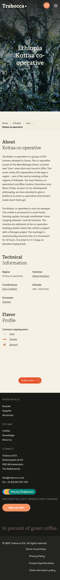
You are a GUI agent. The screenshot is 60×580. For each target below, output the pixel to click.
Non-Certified (9, 289)
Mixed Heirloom (40, 276)
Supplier (7, 410)
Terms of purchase (36, 549)
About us (7, 439)
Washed (6, 302)
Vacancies (7, 415)
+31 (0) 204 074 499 (17, 482)
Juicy (12, 334)
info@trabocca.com (13, 477)
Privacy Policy (37, 556)
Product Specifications (41, 563)
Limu (28, 123)
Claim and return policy (42, 570)
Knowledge (8, 435)
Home (5, 123)
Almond (13, 345)
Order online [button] (28, 380)
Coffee (6, 431)
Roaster (6, 406)
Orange (13, 339)
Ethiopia (17, 123)
